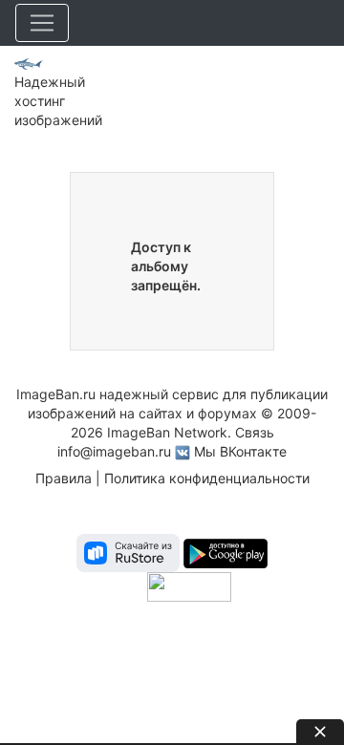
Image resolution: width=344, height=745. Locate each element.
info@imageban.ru (114, 451)
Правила (63, 478)
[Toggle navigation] (42, 23)
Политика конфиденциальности (207, 478)
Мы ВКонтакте (240, 451)
